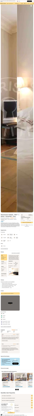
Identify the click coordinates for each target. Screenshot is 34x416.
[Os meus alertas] (27, 3)
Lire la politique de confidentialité (5, 410)
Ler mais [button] (15, 285)
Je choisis (4, 412)
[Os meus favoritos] (25, 3)
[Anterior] (1, 108)
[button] (1, 415)
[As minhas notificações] (28, 3)
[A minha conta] (33, 3)
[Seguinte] (32, 108)
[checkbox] (31, 5)
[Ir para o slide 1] (7, 379)
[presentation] (10, 3)
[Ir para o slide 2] (8, 379)
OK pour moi (11, 412)
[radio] (14, 334)
